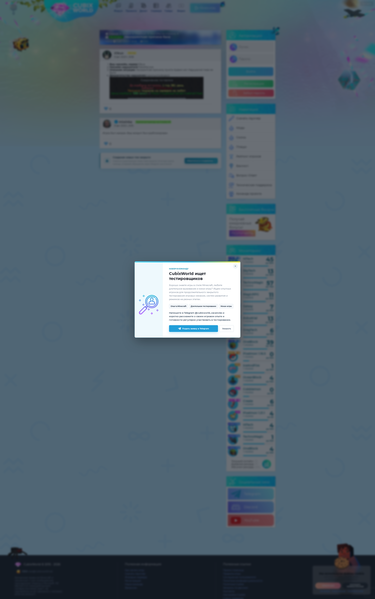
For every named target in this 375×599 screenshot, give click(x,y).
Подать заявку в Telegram (195, 328)
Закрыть (226, 328)
